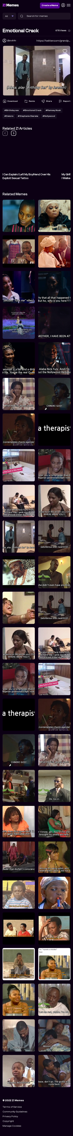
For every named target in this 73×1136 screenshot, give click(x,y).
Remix (32, 101)
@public (11, 40)
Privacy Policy (10, 1116)
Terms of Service (12, 1106)
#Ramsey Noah (53, 110)
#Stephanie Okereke (28, 116)
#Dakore (8, 116)
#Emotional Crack (32, 110)
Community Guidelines (15, 1111)
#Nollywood (48, 116)
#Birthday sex (11, 110)
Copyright (8, 1121)
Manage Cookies (12, 1125)
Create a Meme (50, 5)
